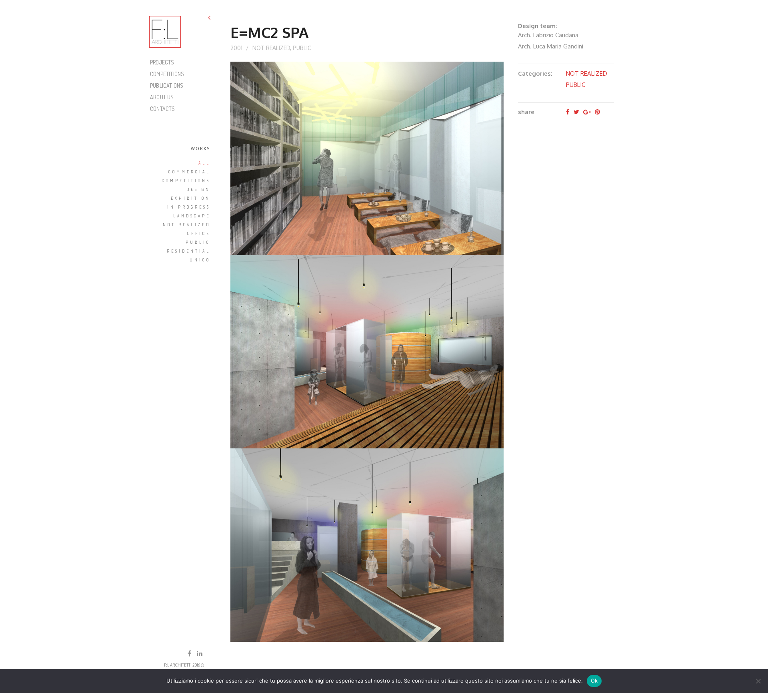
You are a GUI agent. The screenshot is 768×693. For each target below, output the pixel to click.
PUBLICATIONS (166, 85)
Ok (594, 680)
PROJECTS (162, 62)
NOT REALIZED (271, 47)
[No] (758, 681)
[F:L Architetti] (165, 32)
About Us (162, 97)
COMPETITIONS (167, 73)
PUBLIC (302, 47)
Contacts (162, 108)
